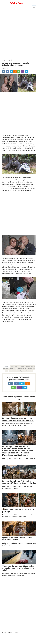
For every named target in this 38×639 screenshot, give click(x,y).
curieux (13, 368)
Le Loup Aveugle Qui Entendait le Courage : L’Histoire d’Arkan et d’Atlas (19, 482)
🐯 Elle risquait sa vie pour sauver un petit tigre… (18, 510)
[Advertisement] (19, 34)
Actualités (5, 68)
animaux (14, 366)
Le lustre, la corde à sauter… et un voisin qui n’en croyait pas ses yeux (18, 419)
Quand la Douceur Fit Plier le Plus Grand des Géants (17, 538)
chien (22, 366)
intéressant (22, 368)
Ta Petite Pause (16, 3)
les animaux (14, 371)
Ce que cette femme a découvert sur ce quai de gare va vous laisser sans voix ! (18, 568)
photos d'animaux (26, 371)
